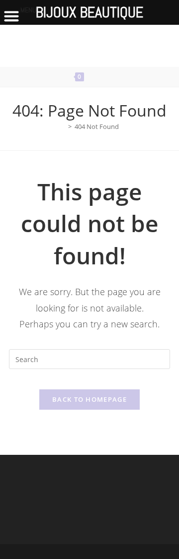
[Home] (62, 126)
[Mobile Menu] (110, 77)
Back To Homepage (89, 399)
